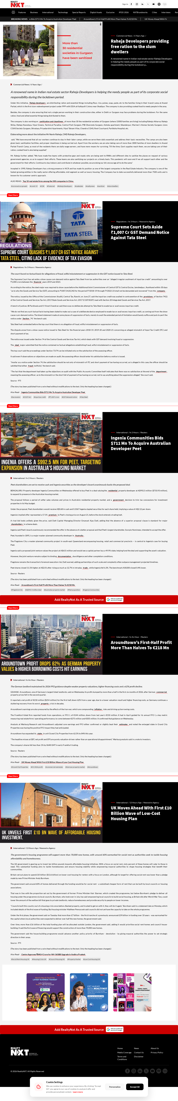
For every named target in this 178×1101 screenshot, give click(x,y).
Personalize (114, 1087)
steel (17, 345)
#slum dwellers (112, 186)
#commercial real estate (54, 767)
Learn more (78, 1092)
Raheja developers (37, 103)
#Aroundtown (92, 767)
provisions (148, 296)
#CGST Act (27, 397)
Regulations (18, 267)
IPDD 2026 (124, 12)
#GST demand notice (69, 397)
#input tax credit (40, 397)
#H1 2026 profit (37, 767)
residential (113, 490)
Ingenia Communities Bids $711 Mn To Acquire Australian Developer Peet (53, 392)
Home (120, 1048)
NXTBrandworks (140, 12)
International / (123, 432)
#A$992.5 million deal (33, 590)
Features (22, 12)
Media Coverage (124, 1052)
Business (34, 12)
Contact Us (139, 1052)
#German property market (75, 767)
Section (26, 318)
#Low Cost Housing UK (91, 959)
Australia (79, 535)
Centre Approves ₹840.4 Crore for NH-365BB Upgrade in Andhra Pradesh (53, 954)
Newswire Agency (147, 221)
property (45, 703)
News (136, 1048)
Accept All (135, 1087)
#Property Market (74, 959)
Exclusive (110, 12)
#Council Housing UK (57, 959)
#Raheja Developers (64, 186)
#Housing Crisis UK (39, 959)
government (118, 500)
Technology (63, 12)
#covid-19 (33, 186)
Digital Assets (96, 12)
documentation (64, 556)
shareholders (17, 524)
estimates (123, 724)
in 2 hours (134, 432)
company (161, 291)
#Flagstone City (17, 590)
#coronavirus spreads (19, 186)
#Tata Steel (84, 397)
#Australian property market (54, 590)
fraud (30, 366)
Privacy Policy (157, 1052)
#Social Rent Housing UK (20, 959)
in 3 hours (133, 221)
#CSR (42, 186)
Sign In (125, 4)
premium (53, 515)
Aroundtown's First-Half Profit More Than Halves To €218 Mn (67, 19)
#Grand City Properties (19, 767)
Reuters (144, 432)
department (161, 371)
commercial (161, 692)
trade (85, 568)
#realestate (79, 186)
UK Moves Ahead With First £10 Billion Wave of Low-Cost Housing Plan (133, 19)
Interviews (165, 12)
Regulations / (122, 221)
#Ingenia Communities (91, 590)
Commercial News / (125, 36)
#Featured (51, 186)
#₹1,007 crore (54, 397)
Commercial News (21, 84)
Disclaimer (139, 1056)
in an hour (134, 637)
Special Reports (79, 12)
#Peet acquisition (74, 590)
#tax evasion (15, 397)
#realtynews (90, 186)
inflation (98, 709)
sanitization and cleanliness (51, 121)
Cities (154, 12)
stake (39, 733)
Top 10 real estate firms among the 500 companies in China (48, 181)
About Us (155, 1048)
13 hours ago (136, 802)
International (48, 12)
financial (38, 282)
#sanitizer (101, 186)
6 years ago (139, 36)
